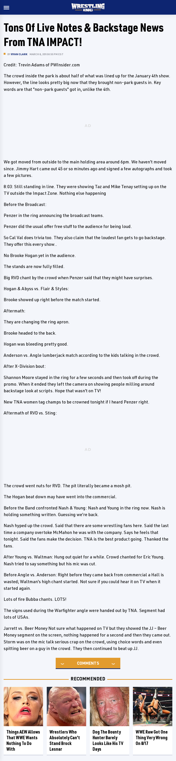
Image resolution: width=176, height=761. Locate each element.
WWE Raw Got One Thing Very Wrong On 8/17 (152, 737)
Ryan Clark (19, 54)
